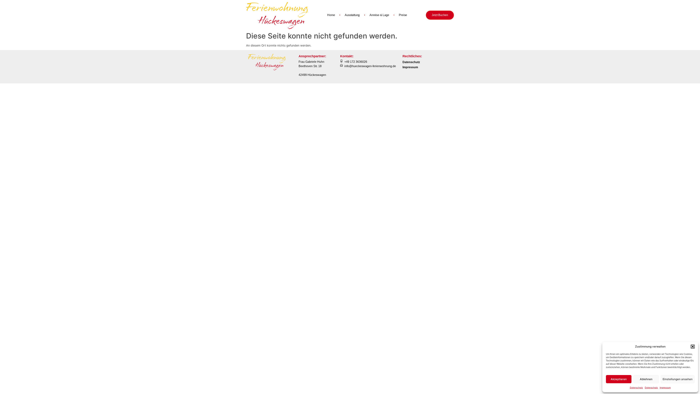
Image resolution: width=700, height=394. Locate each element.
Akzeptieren (619, 379)
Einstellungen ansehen (678, 379)
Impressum (665, 387)
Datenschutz (636, 387)
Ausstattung (352, 15)
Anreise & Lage (379, 15)
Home (331, 15)
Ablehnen (646, 379)
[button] (693, 346)
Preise (403, 15)
